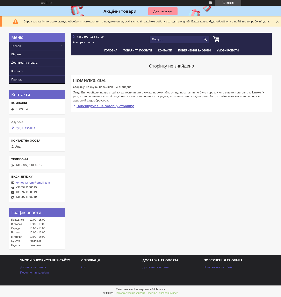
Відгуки (16, 54)
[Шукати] (205, 39)
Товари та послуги (137, 50)
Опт (83, 267)
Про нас (16, 79)
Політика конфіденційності (162, 293)
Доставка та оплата (24, 62)
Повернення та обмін (194, 50)
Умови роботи (228, 50)
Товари (16, 46)
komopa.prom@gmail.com (33, 182)
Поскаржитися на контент (130, 293)
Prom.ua (160, 289)
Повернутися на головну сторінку (105, 106)
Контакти (165, 50)
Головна (110, 50)
